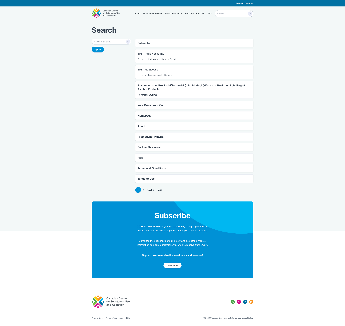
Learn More (172, 265)
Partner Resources (173, 13)
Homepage (144, 115)
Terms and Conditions (152, 168)
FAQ (209, 13)
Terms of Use (146, 178)
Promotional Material (152, 13)
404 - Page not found (151, 53)
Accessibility (125, 318)
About (137, 13)
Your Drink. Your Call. (195, 13)
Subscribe (144, 43)
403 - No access (148, 69)
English (239, 3)
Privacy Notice (98, 318)
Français (249, 3)
